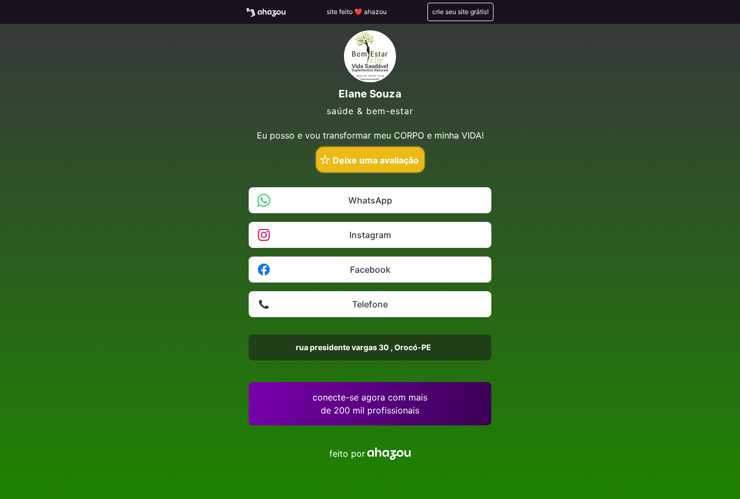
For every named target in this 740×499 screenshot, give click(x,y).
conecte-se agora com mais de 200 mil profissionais (370, 404)
